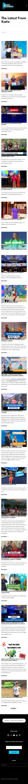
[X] (11, 735)
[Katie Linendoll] (8, 735)
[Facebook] (20, 735)
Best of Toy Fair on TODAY (9, 302)
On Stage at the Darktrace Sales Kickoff (11, 124)
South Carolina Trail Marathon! (12, 697)
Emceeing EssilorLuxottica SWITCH (12, 272)
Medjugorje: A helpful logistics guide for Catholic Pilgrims (13, 517)
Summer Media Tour (7, 156)
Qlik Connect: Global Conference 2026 (14, 249)
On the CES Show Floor (8, 484)
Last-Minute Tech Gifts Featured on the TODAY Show (13, 592)
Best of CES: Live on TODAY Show (11, 447)
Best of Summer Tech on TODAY (11, 58)
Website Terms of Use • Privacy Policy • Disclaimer (9, 778)
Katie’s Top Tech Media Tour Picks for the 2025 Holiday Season (13, 659)
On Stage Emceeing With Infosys (11, 219)
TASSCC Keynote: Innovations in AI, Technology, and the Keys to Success (13, 623)
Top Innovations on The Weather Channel (12, 411)
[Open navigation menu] (26, 5)
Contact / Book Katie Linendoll (14, 720)
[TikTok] (17, 735)
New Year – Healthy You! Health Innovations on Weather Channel (12, 375)
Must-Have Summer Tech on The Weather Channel (11, 91)
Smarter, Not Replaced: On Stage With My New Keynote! (13, 188)
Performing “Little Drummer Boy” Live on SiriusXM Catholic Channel (13, 559)
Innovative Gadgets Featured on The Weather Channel (13, 340)
